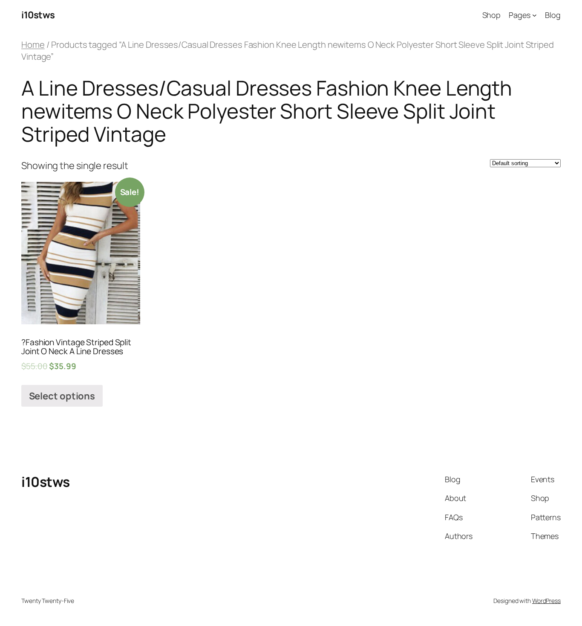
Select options (62, 396)
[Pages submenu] (534, 15)
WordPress (546, 601)
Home (33, 44)
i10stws (38, 15)
